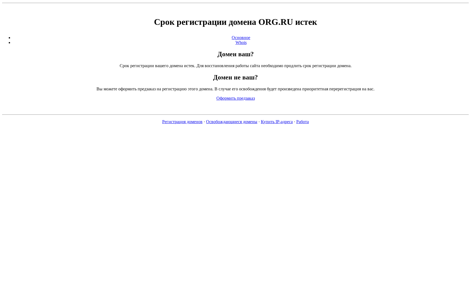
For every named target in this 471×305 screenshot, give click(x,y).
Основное (241, 37)
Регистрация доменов (182, 121)
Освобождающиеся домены (231, 121)
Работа (302, 121)
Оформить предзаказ (235, 98)
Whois (241, 42)
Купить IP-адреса (277, 121)
